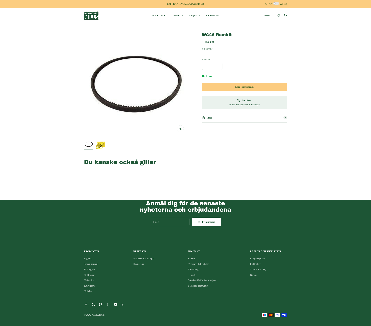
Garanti (253, 275)
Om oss (191, 258)
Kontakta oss (212, 15)
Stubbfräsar (89, 275)
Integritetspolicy (257, 258)
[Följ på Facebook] (86, 304)
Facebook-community (198, 286)
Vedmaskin (89, 280)
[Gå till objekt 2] (100, 146)
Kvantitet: (206, 59)
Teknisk (191, 275)
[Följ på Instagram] (101, 304)
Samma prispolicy (258, 269)
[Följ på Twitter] (93, 304)
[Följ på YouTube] (116, 304)
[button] (266, 15)
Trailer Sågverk (91, 264)
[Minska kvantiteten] (206, 66)
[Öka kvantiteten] (218, 66)
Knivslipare (89, 286)
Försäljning (193, 269)
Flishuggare (89, 269)
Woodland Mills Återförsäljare (202, 280)
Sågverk (88, 258)
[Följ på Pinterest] (108, 304)
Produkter (157, 15)
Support (193, 15)
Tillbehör (175, 15)
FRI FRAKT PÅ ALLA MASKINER (185, 4)
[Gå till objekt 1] (88, 145)
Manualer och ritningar (143, 258)
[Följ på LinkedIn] (123, 304)
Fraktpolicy (255, 264)
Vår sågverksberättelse (198, 264)
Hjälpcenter (138, 264)
